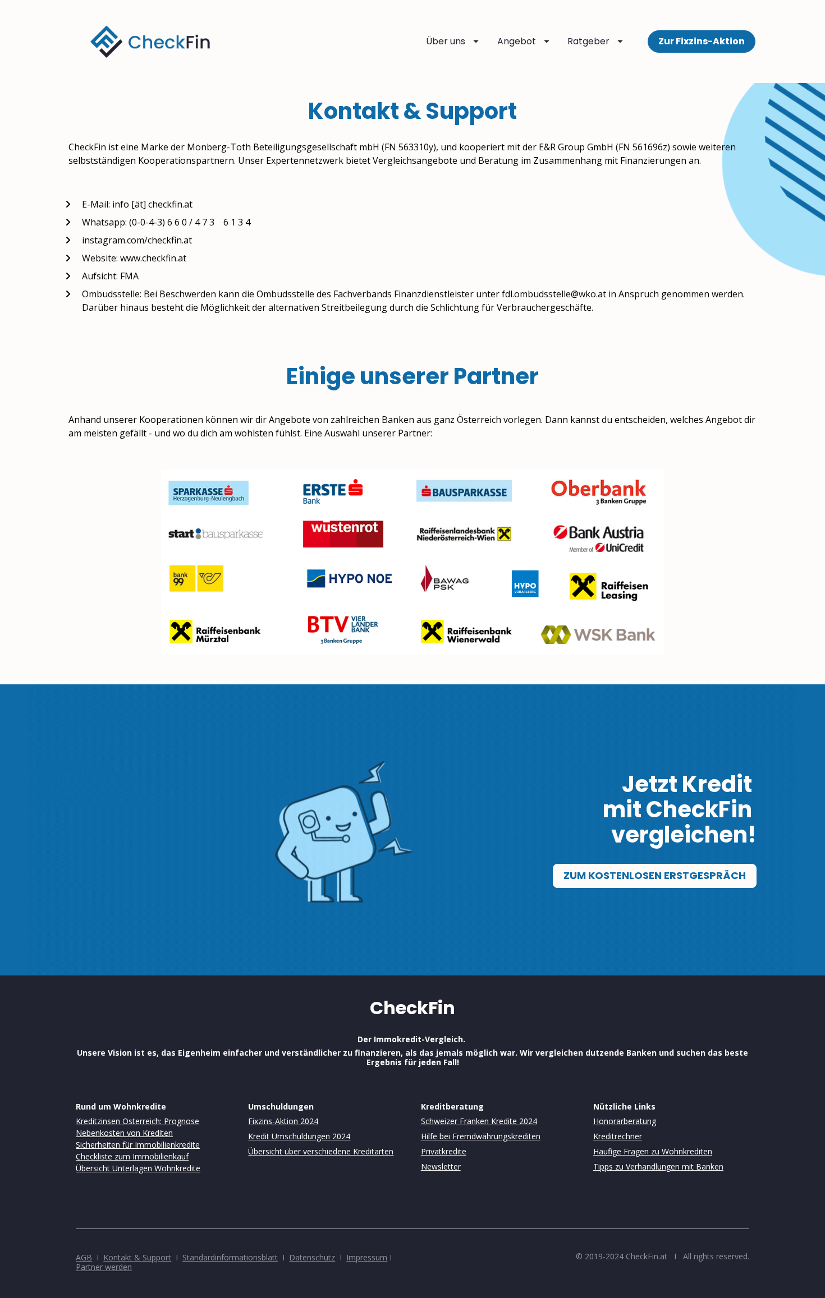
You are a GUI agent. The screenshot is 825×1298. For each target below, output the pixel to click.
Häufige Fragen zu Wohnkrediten (652, 1151)
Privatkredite (443, 1151)
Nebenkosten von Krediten (124, 1132)
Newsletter (441, 1166)
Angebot (516, 41)
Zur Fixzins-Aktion (701, 41)
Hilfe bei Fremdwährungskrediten (480, 1136)
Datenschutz (312, 1257)
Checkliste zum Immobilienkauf (132, 1156)
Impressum (366, 1257)
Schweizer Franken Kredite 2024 (479, 1121)
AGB (84, 1257)
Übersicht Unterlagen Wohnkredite (138, 1168)
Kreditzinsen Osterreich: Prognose (137, 1121)
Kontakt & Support (137, 1257)
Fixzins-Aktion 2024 (283, 1121)
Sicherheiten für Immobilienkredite (138, 1144)
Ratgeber (588, 41)
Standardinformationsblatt (230, 1257)
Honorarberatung (624, 1121)
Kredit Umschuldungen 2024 (299, 1136)
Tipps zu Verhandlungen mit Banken (658, 1166)
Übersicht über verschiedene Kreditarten (320, 1151)
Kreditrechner (617, 1136)
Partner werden (104, 1267)
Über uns (445, 41)
